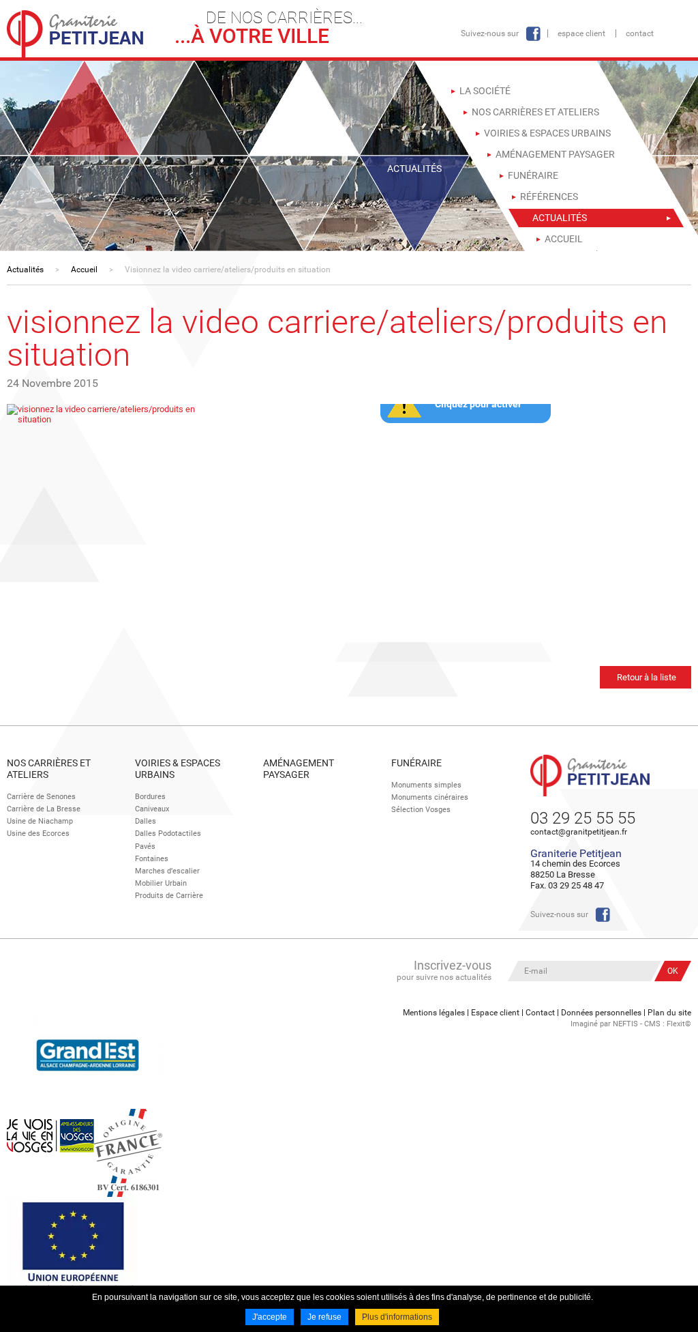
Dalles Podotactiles (168, 833)
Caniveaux (152, 809)
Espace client (581, 33)
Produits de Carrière (169, 895)
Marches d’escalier (167, 871)
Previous (20, 415)
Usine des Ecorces (38, 833)
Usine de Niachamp (40, 821)
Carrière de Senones (41, 796)
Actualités (25, 269)
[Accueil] (75, 33)
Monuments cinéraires (429, 797)
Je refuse (324, 1317)
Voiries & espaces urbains (177, 768)
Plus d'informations (397, 1317)
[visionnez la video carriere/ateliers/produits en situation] (116, 413)
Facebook (533, 34)
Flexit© (679, 1023)
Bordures (150, 796)
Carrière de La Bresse (43, 809)
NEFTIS (625, 1023)
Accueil (84, 269)
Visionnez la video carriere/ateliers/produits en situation (228, 269)
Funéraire (416, 762)
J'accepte (269, 1317)
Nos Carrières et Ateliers (49, 768)
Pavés (145, 846)
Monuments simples (426, 785)
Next (212, 415)
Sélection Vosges (421, 809)
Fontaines (151, 858)
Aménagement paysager (298, 768)
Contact (640, 33)
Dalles (145, 821)
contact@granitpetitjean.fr (578, 832)
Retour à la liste (646, 677)
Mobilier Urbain (161, 883)
